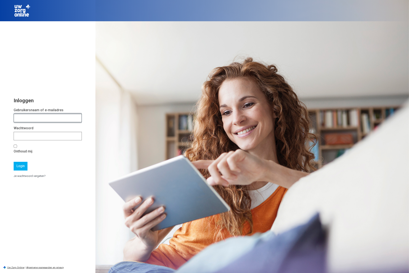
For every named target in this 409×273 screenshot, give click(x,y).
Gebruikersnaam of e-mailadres (38, 110)
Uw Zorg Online (15, 267)
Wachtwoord (23, 128)
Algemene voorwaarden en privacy (45, 267)
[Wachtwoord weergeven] (77, 136)
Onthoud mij (23, 151)
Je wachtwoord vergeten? (30, 176)
